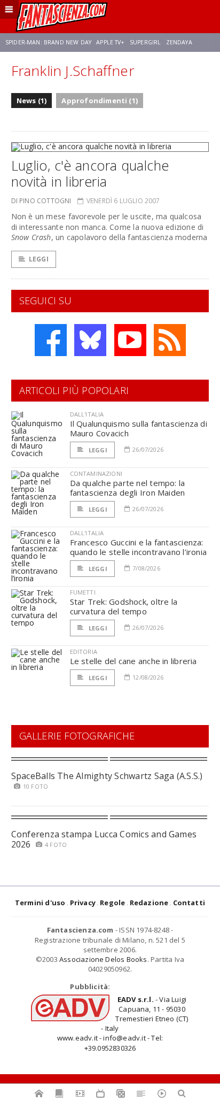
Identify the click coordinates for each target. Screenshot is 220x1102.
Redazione (149, 902)
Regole (112, 902)
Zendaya (179, 42)
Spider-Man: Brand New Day (48, 42)
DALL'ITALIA (87, 414)
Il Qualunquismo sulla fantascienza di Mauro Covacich (138, 428)
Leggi (39, 259)
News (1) (32, 100)
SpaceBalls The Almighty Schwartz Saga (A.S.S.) (107, 776)
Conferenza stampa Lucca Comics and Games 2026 (104, 839)
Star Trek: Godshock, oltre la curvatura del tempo (124, 606)
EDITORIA (83, 651)
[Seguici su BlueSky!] (90, 340)
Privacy (83, 902)
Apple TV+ (110, 42)
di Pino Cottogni (41, 200)
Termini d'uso (40, 902)
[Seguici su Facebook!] (51, 340)
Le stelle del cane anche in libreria (133, 661)
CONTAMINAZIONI (96, 473)
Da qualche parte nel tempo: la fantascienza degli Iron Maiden (127, 487)
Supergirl (145, 42)
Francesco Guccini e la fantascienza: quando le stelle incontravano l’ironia (138, 547)
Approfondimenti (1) (99, 100)
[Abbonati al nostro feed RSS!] (170, 340)
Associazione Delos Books (103, 959)
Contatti (189, 902)
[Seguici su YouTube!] (130, 340)
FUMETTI (83, 592)
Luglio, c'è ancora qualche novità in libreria (90, 173)
